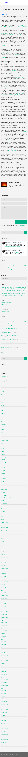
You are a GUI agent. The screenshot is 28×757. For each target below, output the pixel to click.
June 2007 (3, 718)
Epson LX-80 (21, 72)
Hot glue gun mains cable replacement (9, 269)
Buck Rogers (18, 26)
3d (2, 287)
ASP (2, 408)
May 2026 (3, 554)
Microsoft (3, 478)
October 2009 (4, 658)
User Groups (4, 530)
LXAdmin (3, 473)
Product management (6, 497)
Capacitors (24, 287)
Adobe (2, 391)
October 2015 (4, 622)
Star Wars (22, 25)
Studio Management (12, 295)
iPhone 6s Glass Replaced (6, 347)
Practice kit (19, 292)
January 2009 (4, 677)
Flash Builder (4, 437)
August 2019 (4, 598)
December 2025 (4, 557)
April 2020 (3, 592)
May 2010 (3, 644)
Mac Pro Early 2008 (21, 290)
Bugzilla (3, 413)
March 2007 (3, 726)
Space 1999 (3, 26)
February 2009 (4, 674)
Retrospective (4, 503)
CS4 (2, 421)
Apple (2, 405)
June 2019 (3, 600)
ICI (6, 77)
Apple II (11, 50)
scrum (21, 293)
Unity (2, 525)
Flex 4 (2, 451)
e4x (2, 288)
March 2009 (3, 671)
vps (2, 535)
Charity (2, 416)
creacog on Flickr (5, 311)
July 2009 (3, 663)
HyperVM (3, 465)
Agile (16, 287)
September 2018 (4, 611)
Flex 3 (2, 448)
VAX (24, 77)
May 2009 (3, 669)
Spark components (5, 514)
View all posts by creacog (14, 188)
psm (3, 293)
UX (2, 533)
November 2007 (4, 707)
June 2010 (3, 641)
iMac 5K (3, 290)
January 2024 (4, 573)
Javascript (3, 467)
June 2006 (3, 747)
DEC (22, 77)
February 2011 (4, 636)
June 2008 (3, 690)
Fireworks (3, 435)
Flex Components (5, 456)
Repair (5, 293)
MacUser (7, 86)
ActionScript (11, 287)
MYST (8, 139)
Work (2, 541)
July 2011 (3, 633)
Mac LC (15, 290)
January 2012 (4, 628)
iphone (7, 290)
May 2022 (3, 579)
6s (3, 287)
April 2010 (3, 647)
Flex (2, 443)
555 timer (7, 287)
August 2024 (4, 571)
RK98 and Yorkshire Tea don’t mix (8, 263)
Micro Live (14, 52)
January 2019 (4, 606)
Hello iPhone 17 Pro (5, 332)
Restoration (9, 293)
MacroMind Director (12, 150)
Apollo (2, 402)
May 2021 (3, 584)
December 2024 (4, 568)
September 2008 (4, 685)
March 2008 (3, 696)
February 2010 (4, 652)
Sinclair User (4, 46)
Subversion (3, 516)
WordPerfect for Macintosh (14, 94)
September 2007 (4, 709)
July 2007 (3, 715)
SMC (24, 293)
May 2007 (3, 720)
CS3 (2, 418)
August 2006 (4, 742)
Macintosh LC (20, 93)
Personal (15, 292)
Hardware (22, 288)
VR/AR (2, 538)
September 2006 (4, 739)
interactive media (14, 145)
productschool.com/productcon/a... (13, 246)
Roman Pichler (4, 304)
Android (3, 399)
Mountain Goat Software (6, 302)
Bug (2, 410)
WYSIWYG (14, 70)
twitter (2, 519)
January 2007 (4, 731)
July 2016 (3, 620)
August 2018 (4, 614)
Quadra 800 (22, 149)
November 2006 (4, 734)
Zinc (2, 546)
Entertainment (16, 288)
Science (3, 505)
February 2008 (4, 698)
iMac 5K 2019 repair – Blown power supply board (11, 335)
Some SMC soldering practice (7, 342)
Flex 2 (2, 446)
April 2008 (3, 693)
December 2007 (4, 704)
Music (3, 292)
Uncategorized (4, 522)
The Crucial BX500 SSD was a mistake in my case (11, 328)
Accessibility (3, 386)
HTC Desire (3, 462)
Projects (3, 500)
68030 (24, 131)
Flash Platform (4, 440)
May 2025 (3, 562)
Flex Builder (3, 454)
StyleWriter (3, 94)
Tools (19, 295)
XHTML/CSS (4, 544)
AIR (2, 397)
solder (3, 295)
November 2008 (4, 682)
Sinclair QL (3, 57)
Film (2, 432)
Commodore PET (12, 34)
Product (24, 292)
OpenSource (4, 489)
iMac (25, 288)
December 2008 (4, 679)
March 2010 (3, 649)
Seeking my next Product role (7, 339)
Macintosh (17, 54)
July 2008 (3, 688)
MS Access (3, 481)
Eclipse (2, 429)
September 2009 (4, 660)
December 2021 (4, 581)
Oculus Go (10, 292)
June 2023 (3, 576)
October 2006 (4, 737)
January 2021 (4, 587)
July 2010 (3, 639)
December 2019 (4, 595)
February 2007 (4, 728)
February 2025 (4, 565)
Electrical (5, 288)
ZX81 (20, 34)
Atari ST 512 (4, 68)
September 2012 (4, 625)
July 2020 (3, 590)
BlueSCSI (19, 287)
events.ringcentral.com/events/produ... (14, 254)
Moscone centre (12, 117)
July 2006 (3, 745)
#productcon (16, 252)
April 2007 (3, 723)
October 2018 (4, 609)
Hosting (3, 459)
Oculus (6, 292)
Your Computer (12, 46)
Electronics (10, 288)
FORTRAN (17, 77)
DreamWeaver (4, 427)
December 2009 (4, 655)
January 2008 (4, 701)
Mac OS (3, 476)
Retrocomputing (16, 293)
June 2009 (3, 666)
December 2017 (4, 617)
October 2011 (4, 630)
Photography (4, 495)
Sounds (6, 295)
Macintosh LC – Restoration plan (8, 344)
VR (21, 295)
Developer (3, 424)
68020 (18, 131)
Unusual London (4, 527)
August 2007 (4, 712)
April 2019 (3, 603)
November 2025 (4, 560)
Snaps (2, 508)
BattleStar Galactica (11, 26)
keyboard (11, 290)
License (3, 470)
